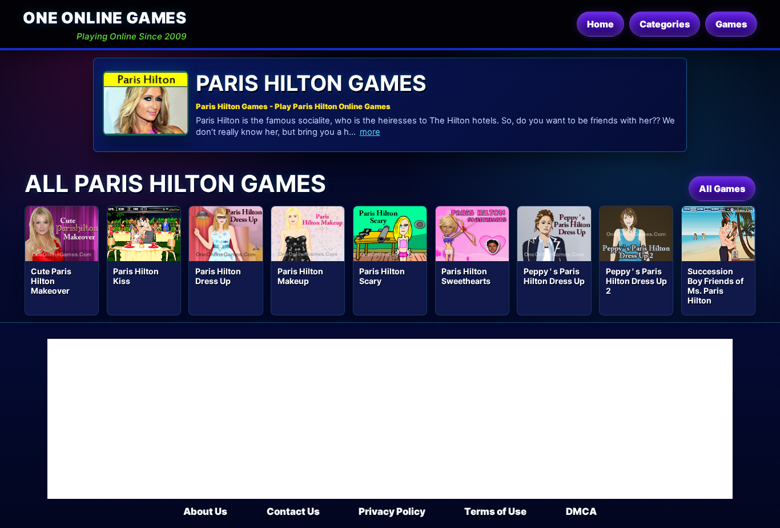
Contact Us (293, 511)
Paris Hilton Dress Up (218, 276)
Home (600, 24)
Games (731, 24)
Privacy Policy (392, 511)
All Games (722, 188)
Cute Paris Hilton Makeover (51, 280)
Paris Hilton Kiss (136, 276)
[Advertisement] (390, 419)
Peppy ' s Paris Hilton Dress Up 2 (636, 280)
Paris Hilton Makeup (300, 276)
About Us (205, 511)
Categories (665, 24)
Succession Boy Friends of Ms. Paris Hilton (715, 285)
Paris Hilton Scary (382, 276)
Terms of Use (495, 511)
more (370, 132)
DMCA (581, 511)
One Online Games (105, 18)
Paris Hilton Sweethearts (465, 276)
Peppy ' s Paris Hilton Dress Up (554, 276)
